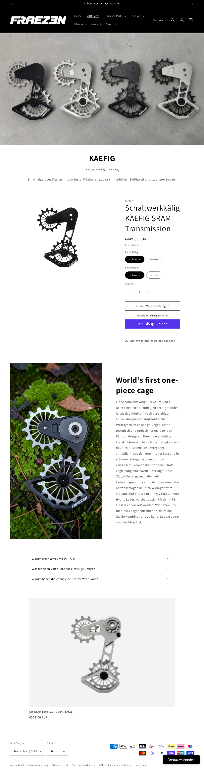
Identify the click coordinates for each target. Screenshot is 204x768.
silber (156, 260)
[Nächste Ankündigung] (192, 4)
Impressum (140, 765)
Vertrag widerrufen (181, 759)
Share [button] (133, 341)
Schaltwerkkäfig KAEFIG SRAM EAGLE (51, 711)
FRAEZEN (22, 765)
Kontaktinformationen (119, 765)
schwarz (134, 259)
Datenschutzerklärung (83, 765)
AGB (101, 765)
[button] (94, 16)
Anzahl (129, 284)
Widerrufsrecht (60, 765)
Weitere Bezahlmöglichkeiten (152, 315)
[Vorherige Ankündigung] (11, 4)
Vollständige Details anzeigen (156, 341)
